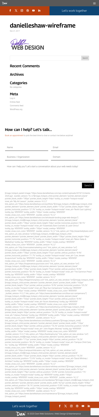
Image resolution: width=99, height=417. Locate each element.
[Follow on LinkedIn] (39, 10)
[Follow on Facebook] (10, 10)
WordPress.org (16, 109)
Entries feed (15, 102)
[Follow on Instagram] (21, 10)
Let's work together (74, 10)
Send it (88, 185)
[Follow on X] (16, 10)
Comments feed (16, 105)
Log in (12, 98)
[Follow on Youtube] (33, 10)
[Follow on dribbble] (27, 10)
